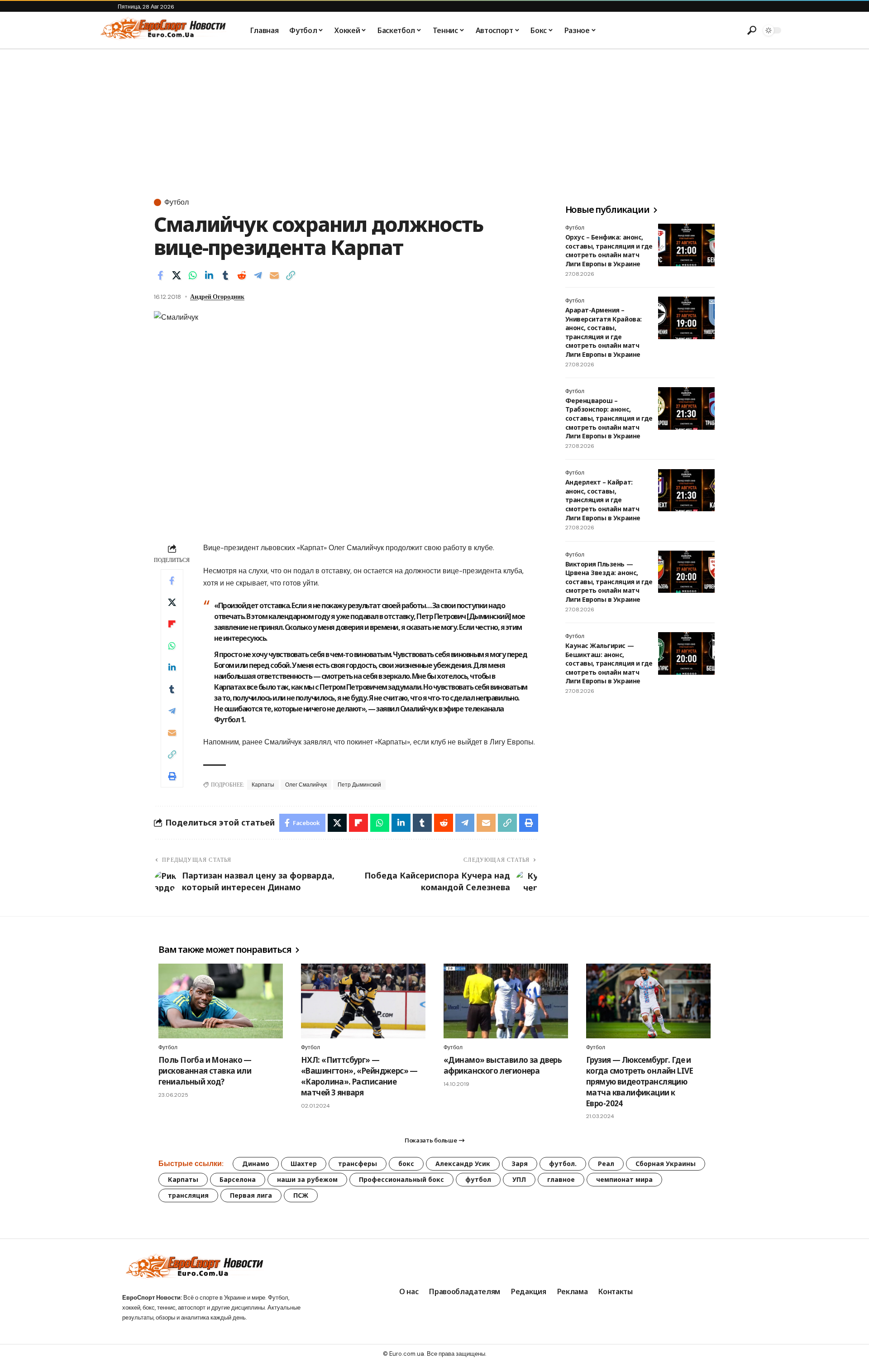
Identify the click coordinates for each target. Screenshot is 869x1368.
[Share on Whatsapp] (192, 275)
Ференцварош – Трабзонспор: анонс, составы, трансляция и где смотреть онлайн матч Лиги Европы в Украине (609, 418)
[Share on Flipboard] (172, 624)
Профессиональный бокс (401, 1179)
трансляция (188, 1195)
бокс (406, 1163)
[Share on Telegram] (258, 275)
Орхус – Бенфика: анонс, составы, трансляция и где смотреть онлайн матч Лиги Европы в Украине (609, 250)
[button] (751, 30)
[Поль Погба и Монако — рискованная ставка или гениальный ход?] (220, 1001)
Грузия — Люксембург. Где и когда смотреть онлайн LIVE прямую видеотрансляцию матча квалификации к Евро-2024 (639, 1081)
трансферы (357, 1163)
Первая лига (251, 1195)
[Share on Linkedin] (209, 275)
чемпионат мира (624, 1179)
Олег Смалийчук (306, 784)
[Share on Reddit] (241, 275)
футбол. (563, 1163)
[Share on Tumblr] (225, 275)
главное (561, 1179)
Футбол (176, 202)
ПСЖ (300, 1195)
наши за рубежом (307, 1179)
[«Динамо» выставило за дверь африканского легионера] (506, 1001)
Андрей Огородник (217, 297)
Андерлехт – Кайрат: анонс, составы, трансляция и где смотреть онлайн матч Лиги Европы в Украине (602, 500)
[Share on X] (176, 275)
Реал (606, 1163)
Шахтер (304, 1163)
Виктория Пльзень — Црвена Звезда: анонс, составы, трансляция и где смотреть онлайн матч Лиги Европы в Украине (609, 582)
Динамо (255, 1163)
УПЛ (519, 1179)
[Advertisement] (434, 117)
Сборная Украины (665, 1163)
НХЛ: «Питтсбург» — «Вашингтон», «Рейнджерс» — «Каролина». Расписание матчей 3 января (359, 1076)
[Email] (274, 275)
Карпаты (263, 784)
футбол (478, 1179)
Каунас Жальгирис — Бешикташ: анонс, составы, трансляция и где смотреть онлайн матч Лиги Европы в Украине (609, 663)
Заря (519, 1163)
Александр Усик (462, 1163)
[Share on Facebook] (160, 275)
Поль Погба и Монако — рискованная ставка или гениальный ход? (205, 1071)
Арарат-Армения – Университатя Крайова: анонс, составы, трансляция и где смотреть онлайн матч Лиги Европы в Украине (603, 332)
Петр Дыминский (359, 784)
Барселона (238, 1179)
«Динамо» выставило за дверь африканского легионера (503, 1065)
